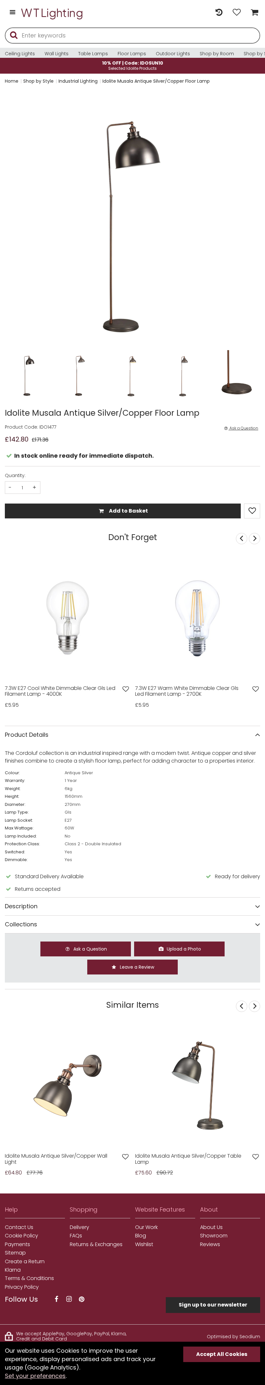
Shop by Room (217, 53)
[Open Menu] (12, 13)
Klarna (13, 1270)
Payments (17, 1244)
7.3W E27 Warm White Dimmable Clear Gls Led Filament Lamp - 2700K (186, 691)
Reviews (210, 1244)
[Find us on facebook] (56, 1299)
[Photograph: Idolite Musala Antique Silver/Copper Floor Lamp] (132, 219)
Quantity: (15, 475)
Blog (140, 1236)
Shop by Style (38, 81)
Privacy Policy (22, 1287)
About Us (211, 1227)
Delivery (79, 1227)
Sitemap (15, 1253)
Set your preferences (35, 1376)
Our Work (146, 1227)
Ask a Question (243, 428)
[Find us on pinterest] (81, 1299)
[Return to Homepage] (52, 13)
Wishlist (144, 1244)
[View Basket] (253, 12)
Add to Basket (128, 511)
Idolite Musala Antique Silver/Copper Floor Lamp (156, 81)
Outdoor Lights (173, 53)
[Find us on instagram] (68, 1299)
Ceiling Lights (20, 53)
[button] (18, 219)
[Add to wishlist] (125, 689)
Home (11, 81)
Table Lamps (93, 53)
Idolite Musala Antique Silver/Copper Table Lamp (188, 1159)
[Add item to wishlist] (252, 511)
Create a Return (25, 1262)
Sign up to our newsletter (213, 1304)
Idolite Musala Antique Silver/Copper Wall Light (56, 1159)
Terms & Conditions (29, 1278)
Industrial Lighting (78, 81)
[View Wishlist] (237, 12)
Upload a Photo (183, 949)
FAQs (76, 1236)
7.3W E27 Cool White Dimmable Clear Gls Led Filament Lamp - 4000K (60, 691)
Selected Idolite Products (132, 65)
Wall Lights (57, 53)
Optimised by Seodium (233, 1336)
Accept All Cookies (221, 1354)
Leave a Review (136, 967)
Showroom (214, 1236)
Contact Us (19, 1227)
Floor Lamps (132, 53)
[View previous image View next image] (67, 1085)
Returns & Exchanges (96, 1244)
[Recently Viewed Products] (219, 12)
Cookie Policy (21, 1236)
